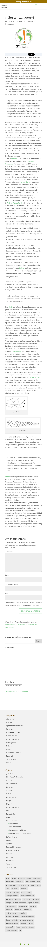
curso (23, 892)
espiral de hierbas (33, 902)
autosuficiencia (30, 882)
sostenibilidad (10, 927)
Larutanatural (27, 910)
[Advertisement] (21, 663)
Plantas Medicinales (13, 753)
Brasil (7, 889)
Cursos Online (11, 797)
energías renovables (19, 902)
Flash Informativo (12, 739)
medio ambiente (11, 913)
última (21, 268)
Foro (7, 811)
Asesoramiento (14, 823)
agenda (14, 878)
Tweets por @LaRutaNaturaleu (16, 691)
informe (14, 159)
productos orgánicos (12, 923)
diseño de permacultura (13, 899)
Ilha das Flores (33, 377)
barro (38, 882)
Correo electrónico (11, 584)
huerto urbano (22, 906)
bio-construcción (23, 885)
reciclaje (23, 923)
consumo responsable (12, 892)
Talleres (9, 864)
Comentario (9, 552)
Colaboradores (11, 784)
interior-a (33, 906)
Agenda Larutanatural (14, 726)
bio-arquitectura (11, 885)
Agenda (9, 722)
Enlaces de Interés (13, 732)
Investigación (11, 743)
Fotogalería (10, 814)
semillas (30, 923)
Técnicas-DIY (11, 759)
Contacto (9, 791)
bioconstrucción (36, 885)
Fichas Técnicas (11, 736)
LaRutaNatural (11, 837)
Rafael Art (11, 21)
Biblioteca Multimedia (14, 777)
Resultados (10, 861)
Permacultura (22, 913)
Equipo (8, 801)
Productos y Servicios (14, 850)
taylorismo (17, 351)
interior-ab (9, 910)
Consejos (9, 729)
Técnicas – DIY (11, 867)
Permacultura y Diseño (17, 830)
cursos (29, 892)
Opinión (30, 21)
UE (20, 930)
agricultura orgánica (24, 878)
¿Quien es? (10, 774)
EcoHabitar (35, 899)
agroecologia (37, 878)
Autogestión (19, 882)
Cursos (8, 794)
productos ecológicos (27, 920)
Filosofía (9, 804)
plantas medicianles (27, 916)
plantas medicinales (12, 920)
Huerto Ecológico (11, 906)
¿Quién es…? (10, 719)
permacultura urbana (12, 916)
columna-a (14, 889)
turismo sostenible (11, 930)
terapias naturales (28, 927)
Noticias (9, 746)
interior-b (18, 910)
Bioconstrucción (15, 827)
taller (18, 927)
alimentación (10, 882)
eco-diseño (26, 899)
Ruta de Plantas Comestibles (20, 834)
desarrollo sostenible (27, 895)
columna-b (23, 889)
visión (11, 307)
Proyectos (9, 854)
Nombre (7, 575)
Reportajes (10, 756)
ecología (8, 902)
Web (6, 594)
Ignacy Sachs (25, 182)
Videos (8, 763)
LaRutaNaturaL (11, 821)
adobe (7, 878)
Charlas (9, 780)
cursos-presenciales (12, 895)
